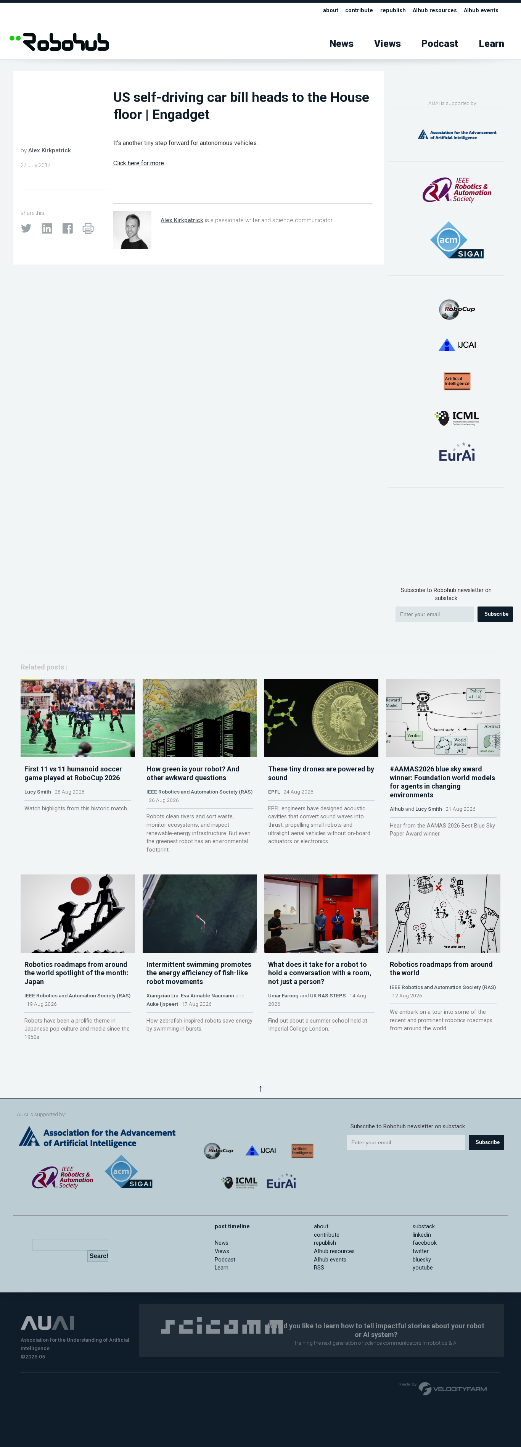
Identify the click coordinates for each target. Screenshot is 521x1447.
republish (393, 10)
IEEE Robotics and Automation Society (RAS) (199, 792)
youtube (423, 1268)
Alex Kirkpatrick (49, 150)
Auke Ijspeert (162, 1004)
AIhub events (481, 10)
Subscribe (496, 614)
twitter (421, 1251)
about (330, 10)
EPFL (274, 792)
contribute (359, 10)
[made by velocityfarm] (443, 1388)
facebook (425, 1243)
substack (424, 1226)
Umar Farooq (283, 995)
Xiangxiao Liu (162, 995)
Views (387, 43)
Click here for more (138, 163)
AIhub (397, 809)
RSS (319, 1268)
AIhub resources (435, 10)
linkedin (422, 1235)
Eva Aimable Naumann (207, 995)
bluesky (422, 1260)
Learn (491, 43)
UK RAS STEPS (328, 995)
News (342, 43)
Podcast (439, 43)
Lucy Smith (37, 792)
